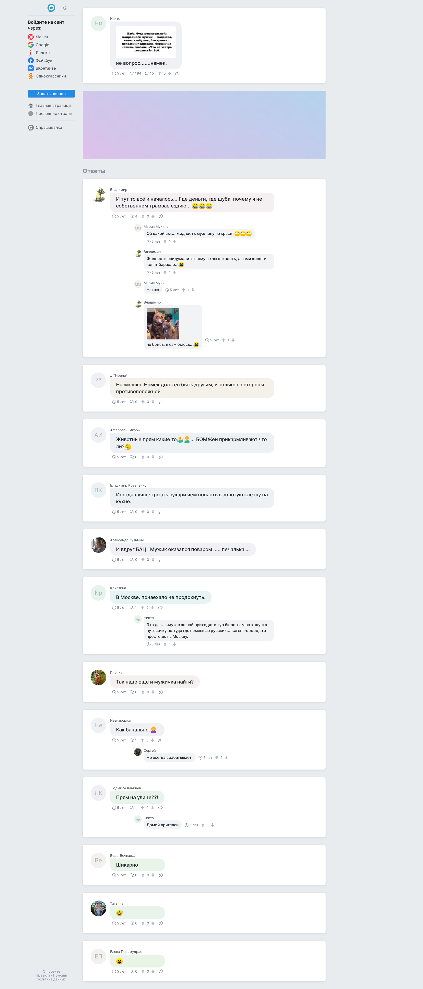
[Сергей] (139, 752)
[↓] (169, 73)
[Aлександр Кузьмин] (100, 545)
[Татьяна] (100, 908)
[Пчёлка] (100, 677)
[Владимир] (100, 194)
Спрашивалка (49, 127)
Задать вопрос (51, 93)
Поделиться (177, 72)
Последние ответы (54, 113)
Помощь (60, 975)
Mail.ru (42, 36)
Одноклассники (51, 76)
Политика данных (51, 979)
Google (42, 44)
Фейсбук (44, 60)
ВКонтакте (46, 68)
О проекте (51, 971)
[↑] (160, 73)
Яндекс (43, 52)
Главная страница (53, 105)
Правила (43, 975)
